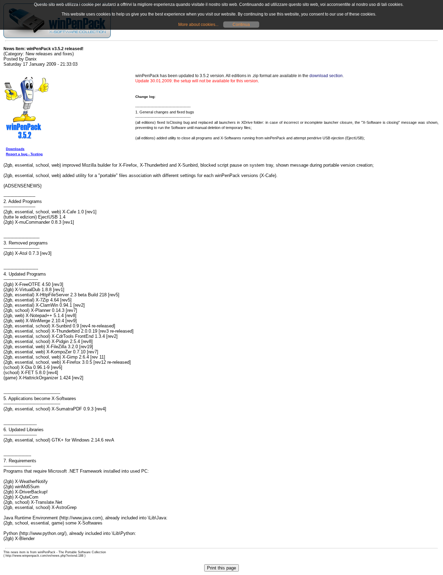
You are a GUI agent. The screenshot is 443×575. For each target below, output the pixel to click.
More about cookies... (198, 24)
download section (326, 75)
